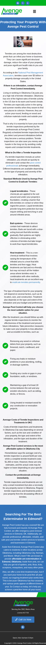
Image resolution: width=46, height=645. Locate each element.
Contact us (18, 587)
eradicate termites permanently (26, 282)
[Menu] (34, 11)
